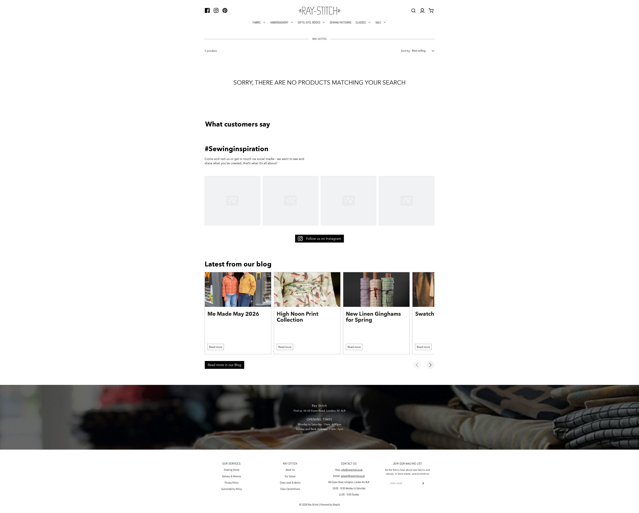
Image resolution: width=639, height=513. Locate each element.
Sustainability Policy (231, 489)
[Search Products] (413, 10)
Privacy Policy (231, 482)
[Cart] (431, 10)
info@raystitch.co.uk (351, 470)
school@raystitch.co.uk (353, 476)
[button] (423, 51)
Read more (215, 347)
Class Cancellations (290, 489)
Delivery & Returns (231, 476)
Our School (290, 476)
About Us (290, 470)
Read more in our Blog (224, 365)
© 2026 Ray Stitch (309, 504)
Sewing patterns (340, 22)
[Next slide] (430, 365)
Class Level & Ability (290, 482)
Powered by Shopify (330, 504)
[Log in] (422, 10)
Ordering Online (231, 470)
